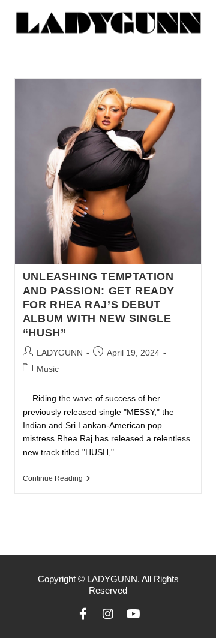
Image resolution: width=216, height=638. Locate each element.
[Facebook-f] (83, 614)
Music (48, 369)
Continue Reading (57, 478)
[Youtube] (133, 614)
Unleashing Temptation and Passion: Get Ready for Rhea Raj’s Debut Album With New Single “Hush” (99, 304)
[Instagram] (108, 614)
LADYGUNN (60, 352)
